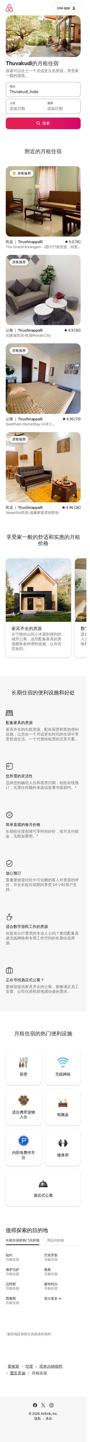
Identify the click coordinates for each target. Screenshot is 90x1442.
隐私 (37, 1418)
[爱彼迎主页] (9, 7)
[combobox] (43, 91)
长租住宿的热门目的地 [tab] (22, 1240)
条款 (49, 1418)
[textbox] (24, 108)
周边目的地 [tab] (55, 1240)
